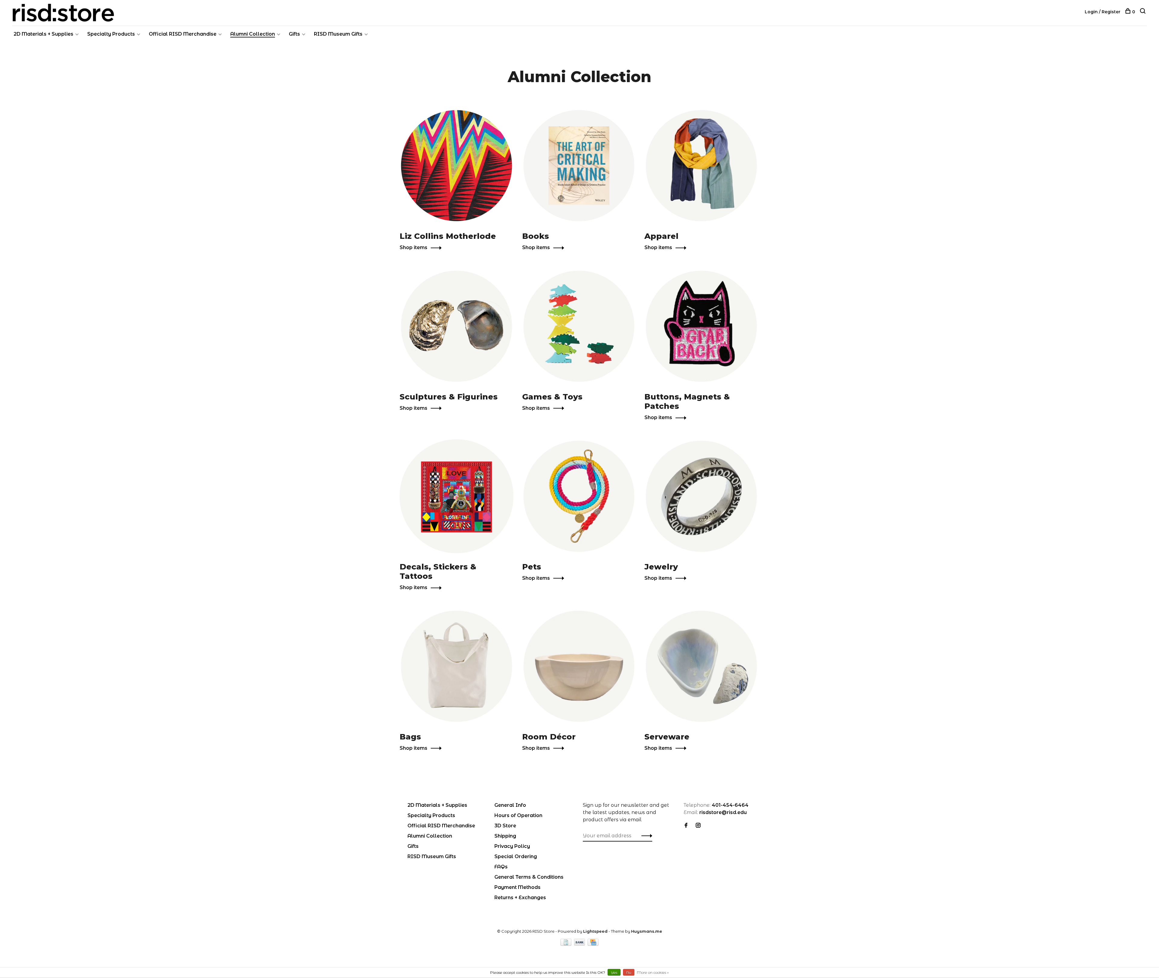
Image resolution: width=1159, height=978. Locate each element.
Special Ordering (515, 856)
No (628, 972)
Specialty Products (111, 34)
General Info (510, 805)
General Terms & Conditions (529, 877)
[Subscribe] (645, 835)
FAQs (501, 867)
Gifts (294, 34)
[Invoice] (566, 944)
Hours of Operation (518, 815)
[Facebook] (686, 826)
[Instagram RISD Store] (698, 826)
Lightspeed (595, 931)
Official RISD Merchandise (182, 34)
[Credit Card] (593, 944)
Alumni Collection (252, 34)
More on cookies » (653, 972)
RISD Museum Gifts (338, 34)
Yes (614, 972)
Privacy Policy (512, 846)
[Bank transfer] (580, 944)
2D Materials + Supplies (43, 34)
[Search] (1143, 11)
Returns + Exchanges (520, 897)
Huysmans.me (646, 931)
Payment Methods (517, 887)
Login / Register (1102, 11)
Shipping (505, 836)
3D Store (505, 826)
